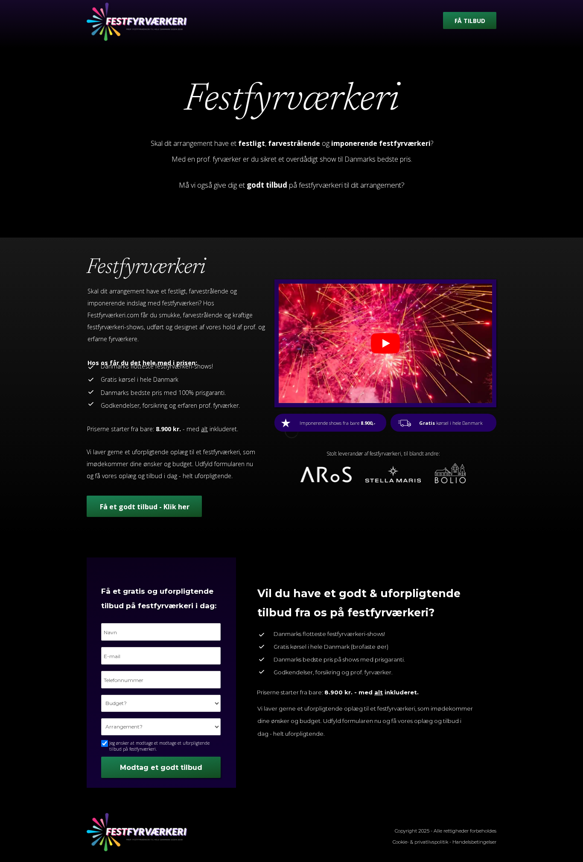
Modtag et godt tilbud (161, 767)
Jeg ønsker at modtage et (159, 746)
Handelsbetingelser (474, 842)
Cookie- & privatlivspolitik (420, 842)
